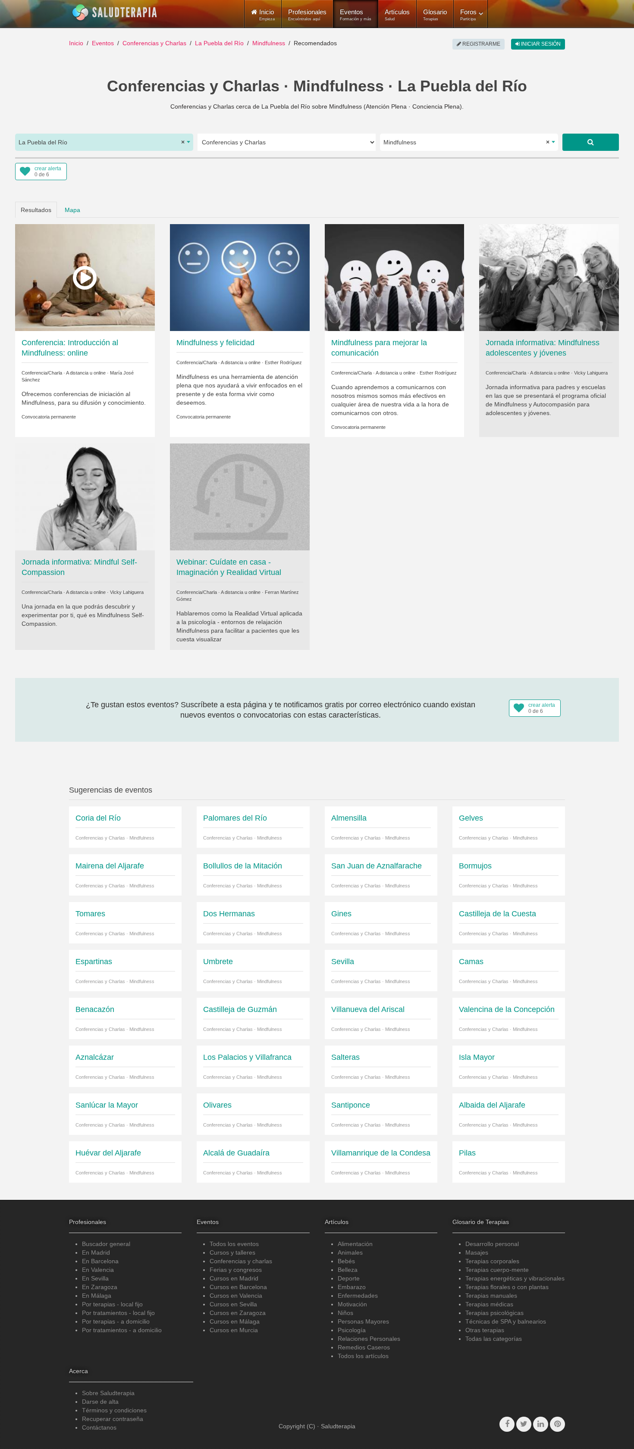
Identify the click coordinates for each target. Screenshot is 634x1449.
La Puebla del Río (219, 43)
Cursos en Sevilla (233, 1304)
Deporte (349, 1278)
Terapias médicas (489, 1304)
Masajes (476, 1252)
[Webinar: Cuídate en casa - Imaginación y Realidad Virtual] (240, 496)
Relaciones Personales (369, 1338)
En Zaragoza (99, 1286)
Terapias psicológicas (494, 1312)
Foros (468, 14)
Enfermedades (358, 1295)
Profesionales (307, 14)
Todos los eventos (234, 1243)
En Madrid (96, 1252)
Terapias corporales (492, 1261)
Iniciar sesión (540, 44)
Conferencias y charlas (241, 1261)
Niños (345, 1312)
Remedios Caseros (364, 1347)
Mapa (72, 209)
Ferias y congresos (236, 1269)
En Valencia (98, 1269)
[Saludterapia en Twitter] (523, 1424)
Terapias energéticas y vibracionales (515, 1278)
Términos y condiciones (114, 1410)
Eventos (355, 14)
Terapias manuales (491, 1295)
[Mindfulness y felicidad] (240, 276)
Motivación (352, 1304)
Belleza (348, 1269)
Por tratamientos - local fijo (118, 1312)
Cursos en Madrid (234, 1278)
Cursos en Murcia (234, 1330)
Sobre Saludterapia (108, 1393)
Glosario (435, 14)
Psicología (352, 1330)
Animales (350, 1252)
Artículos (397, 14)
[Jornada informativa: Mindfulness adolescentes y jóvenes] (549, 276)
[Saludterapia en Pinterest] (557, 1424)
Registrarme (480, 44)
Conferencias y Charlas (154, 43)
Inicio (76, 43)
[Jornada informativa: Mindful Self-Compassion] (85, 496)
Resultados (36, 209)
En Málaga (96, 1295)
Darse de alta (100, 1401)
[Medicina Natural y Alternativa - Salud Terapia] (114, 12)
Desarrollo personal (492, 1243)
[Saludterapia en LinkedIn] (540, 1424)
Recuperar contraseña (112, 1418)
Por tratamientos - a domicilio (122, 1330)
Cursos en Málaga (235, 1321)
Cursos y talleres (232, 1252)
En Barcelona (100, 1261)
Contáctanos (99, 1427)
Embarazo (352, 1286)
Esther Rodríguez (283, 362)
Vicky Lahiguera (591, 372)
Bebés (346, 1261)
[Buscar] (590, 142)
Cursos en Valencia (236, 1295)
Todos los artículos (363, 1355)
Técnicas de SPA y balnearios (505, 1321)
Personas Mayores (363, 1321)
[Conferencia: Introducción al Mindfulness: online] (85, 276)
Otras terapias (484, 1330)
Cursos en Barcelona (238, 1286)
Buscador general (106, 1243)
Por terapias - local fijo (112, 1304)
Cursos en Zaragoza (238, 1312)
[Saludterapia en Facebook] (507, 1424)
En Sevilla (95, 1278)
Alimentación (355, 1243)
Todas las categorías (493, 1338)
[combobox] (104, 142)
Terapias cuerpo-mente (497, 1269)
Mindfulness (268, 43)
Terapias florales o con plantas (507, 1286)
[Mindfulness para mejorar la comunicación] (395, 276)
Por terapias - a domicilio (116, 1321)
